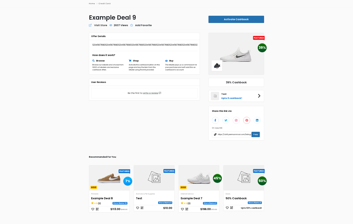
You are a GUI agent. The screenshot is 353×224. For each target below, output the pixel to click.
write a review (150, 93)
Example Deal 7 (191, 198)
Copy (255, 134)
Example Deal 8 (102, 198)
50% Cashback (236, 198)
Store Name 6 (165, 202)
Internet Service (187, 194)
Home (92, 3)
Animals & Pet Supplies (145, 194)
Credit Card (105, 3)
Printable (94, 194)
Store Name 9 (254, 202)
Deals (228, 194)
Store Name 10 (120, 203)
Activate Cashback (236, 19)
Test (139, 198)
